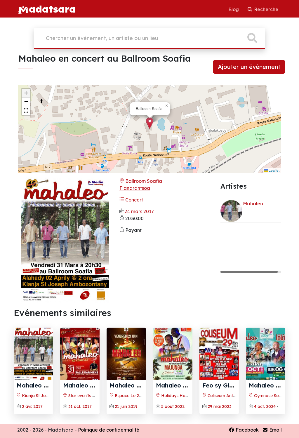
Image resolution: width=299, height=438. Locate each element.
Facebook (246, 430)
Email (275, 430)
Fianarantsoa (134, 188)
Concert (133, 200)
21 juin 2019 (126, 406)
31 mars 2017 (139, 211)
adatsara (52, 9)
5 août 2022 (173, 406)
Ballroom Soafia (143, 181)
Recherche (265, 9)
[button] (149, 123)
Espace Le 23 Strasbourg (139, 395)
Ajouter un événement (249, 66)
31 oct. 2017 (80, 406)
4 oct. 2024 (265, 406)
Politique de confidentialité (108, 430)
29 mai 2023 (220, 406)
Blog (234, 9)
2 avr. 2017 (32, 406)
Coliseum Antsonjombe (229, 395)
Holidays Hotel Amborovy (186, 395)
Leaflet (273, 170)
